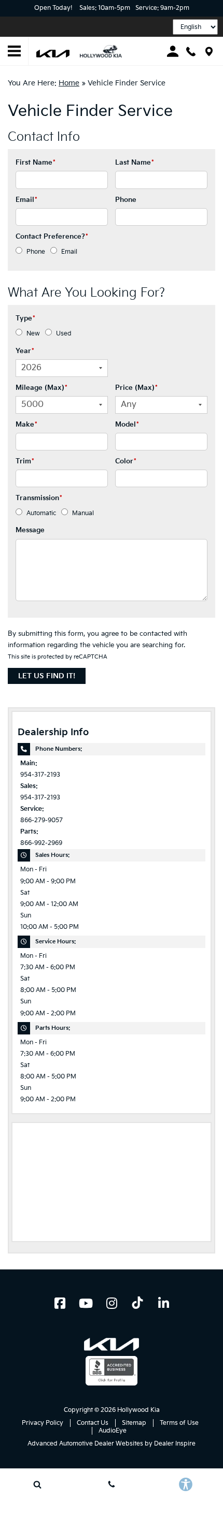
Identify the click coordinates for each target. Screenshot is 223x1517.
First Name (35, 162)
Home (69, 83)
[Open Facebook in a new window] (59, 1303)
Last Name (134, 162)
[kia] (52, 53)
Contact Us (92, 1423)
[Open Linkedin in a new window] (163, 1303)
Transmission (39, 498)
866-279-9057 (41, 820)
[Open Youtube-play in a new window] (85, 1303)
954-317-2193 (40, 775)
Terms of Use (179, 1423)
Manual (83, 513)
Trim (25, 461)
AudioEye (113, 1431)
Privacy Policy (42, 1423)
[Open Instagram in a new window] (111, 1303)
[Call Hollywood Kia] (191, 51)
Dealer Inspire (175, 1444)
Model (127, 424)
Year (25, 351)
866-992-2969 (41, 843)
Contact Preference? (52, 236)
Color (125, 461)
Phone (125, 200)
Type (25, 318)
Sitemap (134, 1423)
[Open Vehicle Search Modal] (37, 1484)
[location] (209, 51)
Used (64, 334)
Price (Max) (136, 388)
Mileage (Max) (41, 388)
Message (30, 530)
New (33, 334)
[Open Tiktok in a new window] (137, 1304)
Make (26, 424)
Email (26, 200)
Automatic (41, 513)
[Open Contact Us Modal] (111, 1484)
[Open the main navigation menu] (14, 51)
